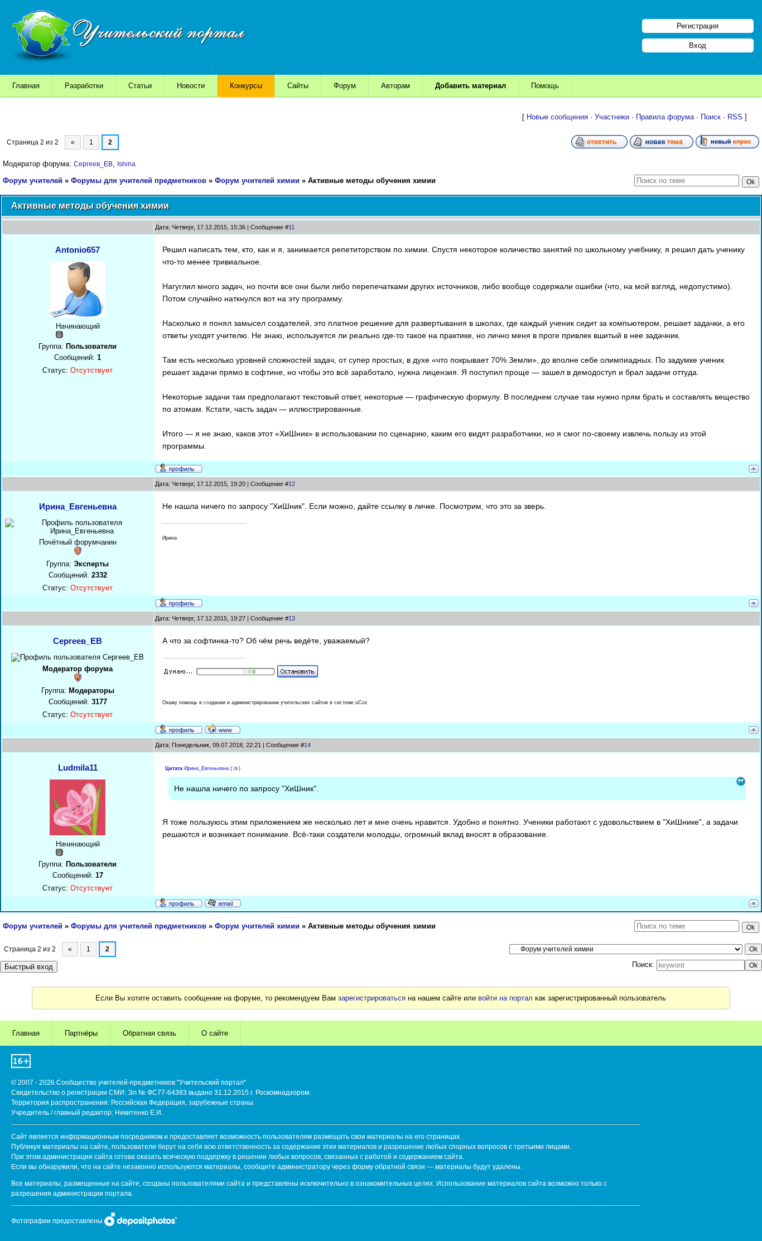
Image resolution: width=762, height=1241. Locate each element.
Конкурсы (246, 85)
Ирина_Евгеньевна (78, 506)
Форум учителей (32, 180)
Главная (26, 85)
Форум (345, 85)
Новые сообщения (557, 117)
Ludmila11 (78, 767)
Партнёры (81, 1033)
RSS (734, 117)
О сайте (214, 1033)
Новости (191, 85)
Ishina (126, 164)
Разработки (84, 85)
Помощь (545, 85)
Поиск (711, 117)
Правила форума (665, 117)
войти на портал (505, 998)
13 (291, 618)
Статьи (140, 85)
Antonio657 (77, 249)
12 (291, 483)
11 (291, 227)
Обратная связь (149, 1033)
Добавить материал (470, 85)
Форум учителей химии (257, 180)
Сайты (297, 85)
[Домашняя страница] (222, 729)
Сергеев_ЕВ (93, 164)
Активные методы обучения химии (372, 180)
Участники (612, 117)
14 (307, 745)
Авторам (395, 85)
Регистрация (697, 26)
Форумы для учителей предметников (138, 180)
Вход (697, 45)
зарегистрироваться (372, 998)
